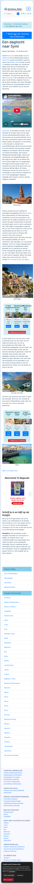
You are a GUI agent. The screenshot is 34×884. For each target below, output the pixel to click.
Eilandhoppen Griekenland (13, 775)
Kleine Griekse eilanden (12, 805)
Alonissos (7, 598)
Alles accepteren (8, 879)
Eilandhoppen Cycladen (12, 777)
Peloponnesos (8, 812)
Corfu (6, 625)
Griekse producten (10, 851)
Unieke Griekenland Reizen (13, 773)
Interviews (7, 582)
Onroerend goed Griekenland (14, 849)
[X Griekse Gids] (21, 14)
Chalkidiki (7, 611)
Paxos (6, 701)
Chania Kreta (8, 616)
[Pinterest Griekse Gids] (30, 14)
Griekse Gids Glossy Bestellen (14, 790)
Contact (6, 858)
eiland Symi (6, 60)
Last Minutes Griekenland (12, 784)
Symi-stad (26, 213)
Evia (5, 629)
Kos (5, 652)
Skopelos (7, 737)
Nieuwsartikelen (9, 587)
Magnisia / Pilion (9, 679)
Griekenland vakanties (11, 779)
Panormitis (8, 78)
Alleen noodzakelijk (9, 875)
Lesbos (6, 674)
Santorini (7, 728)
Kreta (6, 656)
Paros (6, 697)
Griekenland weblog (20, 24)
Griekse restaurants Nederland (14, 847)
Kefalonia (7, 647)
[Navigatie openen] (28, 9)
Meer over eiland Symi (10, 471)
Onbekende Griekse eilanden (13, 803)
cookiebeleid (12, 871)
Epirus (6, 814)
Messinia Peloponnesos (12, 683)
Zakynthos (7, 751)
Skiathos (7, 733)
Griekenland (8, 24)
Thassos (7, 742)
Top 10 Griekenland (10, 573)
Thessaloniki (8, 746)
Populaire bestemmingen (12, 801)
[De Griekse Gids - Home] (12, 9)
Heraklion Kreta (9, 634)
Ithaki (6, 638)
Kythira (6, 661)
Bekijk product (17, 503)
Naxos (6, 692)
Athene (6, 823)
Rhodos (9, 56)
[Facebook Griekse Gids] (28, 14)
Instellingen (20, 875)
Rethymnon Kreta (10, 719)
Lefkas (6, 670)
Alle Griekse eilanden (11, 755)
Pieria (6, 706)
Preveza (7, 715)
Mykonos (7, 688)
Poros (6, 710)
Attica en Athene (9, 607)
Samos (6, 838)
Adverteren (7, 793)
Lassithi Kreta (8, 665)
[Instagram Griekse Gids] (26, 14)
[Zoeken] (18, 13)
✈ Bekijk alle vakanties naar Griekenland (17, 35)
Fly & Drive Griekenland (12, 782)
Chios (6, 620)
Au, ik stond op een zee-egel (18, 259)
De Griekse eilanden (10, 799)
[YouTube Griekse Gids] (24, 14)
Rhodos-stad (14, 62)
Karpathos (7, 643)
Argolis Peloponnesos (11, 602)
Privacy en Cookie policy (12, 860)
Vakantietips (8, 578)
